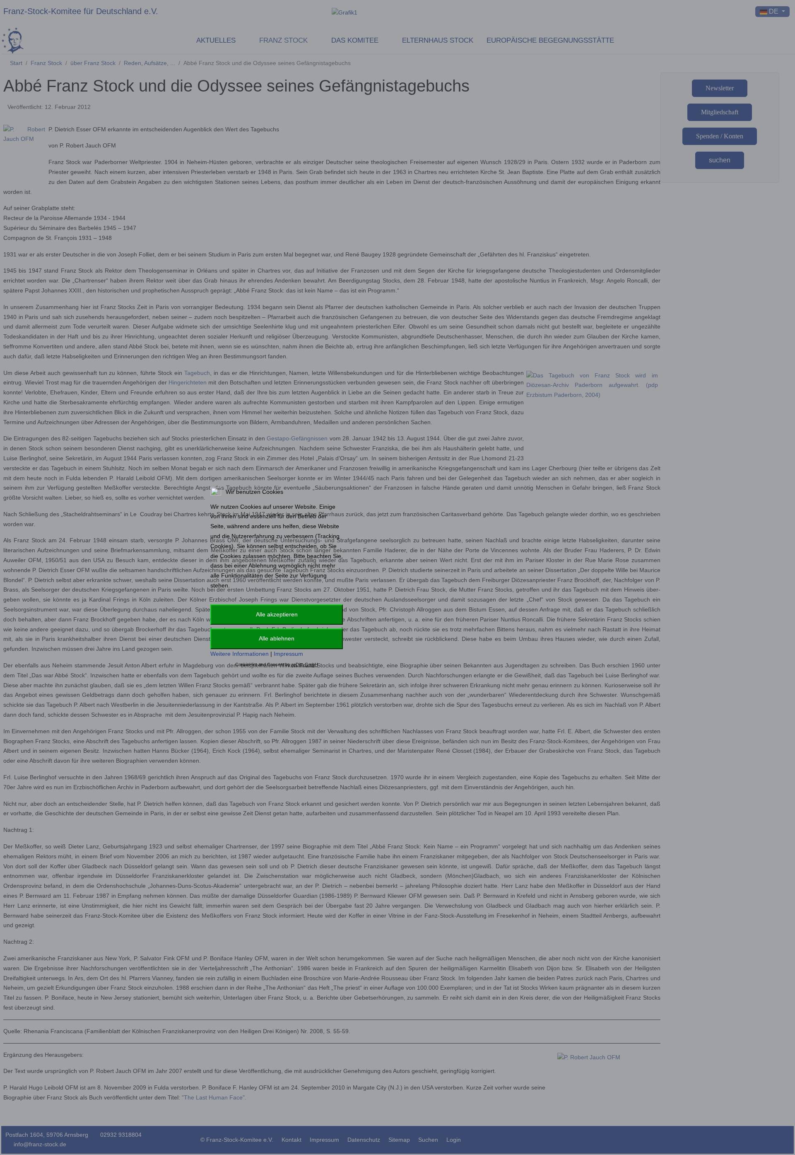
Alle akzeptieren (277, 614)
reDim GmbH (305, 664)
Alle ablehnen (276, 638)
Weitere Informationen (239, 653)
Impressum (288, 653)
